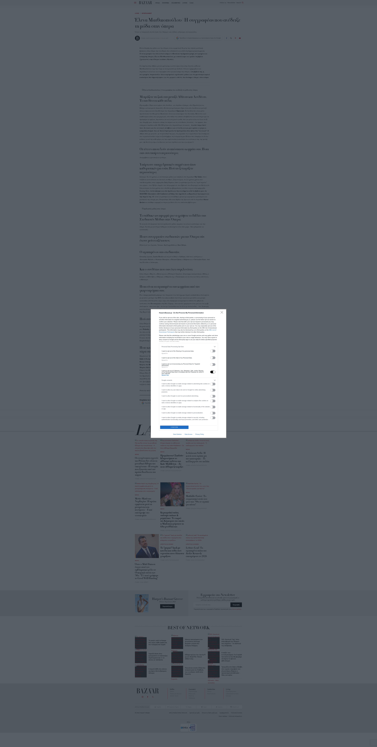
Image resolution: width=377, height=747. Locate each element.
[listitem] (188, 347)
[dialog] (188, 373)
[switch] (212, 351)
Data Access (188, 434)
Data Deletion (177, 434)
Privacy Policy (199, 434)
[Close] (222, 313)
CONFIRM (174, 427)
